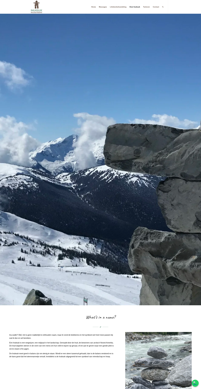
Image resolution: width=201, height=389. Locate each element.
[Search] (163, 7)
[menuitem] (93, 7)
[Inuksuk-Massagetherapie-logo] (36, 7)
